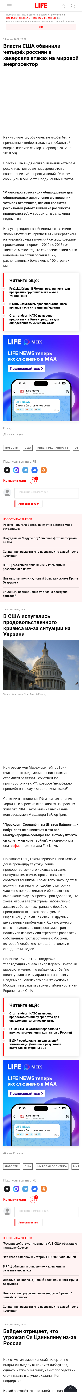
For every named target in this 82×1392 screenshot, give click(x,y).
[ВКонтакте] (34, 470)
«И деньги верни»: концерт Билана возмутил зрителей (35, 594)
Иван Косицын (15, 434)
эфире (17, 845)
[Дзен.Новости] (7, 470)
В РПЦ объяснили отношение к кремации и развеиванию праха (34, 567)
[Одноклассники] (43, 470)
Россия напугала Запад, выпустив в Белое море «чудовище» (37, 527)
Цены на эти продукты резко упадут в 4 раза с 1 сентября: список (38, 1295)
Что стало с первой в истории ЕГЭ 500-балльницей (39, 1257)
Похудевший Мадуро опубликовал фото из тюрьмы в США (40, 540)
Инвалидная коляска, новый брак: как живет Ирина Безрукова (40, 580)
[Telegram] (25, 470)
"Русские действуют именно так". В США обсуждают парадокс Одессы (41, 1245)
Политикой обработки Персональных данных (31, 17)
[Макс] (16, 470)
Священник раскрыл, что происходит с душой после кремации (40, 553)
